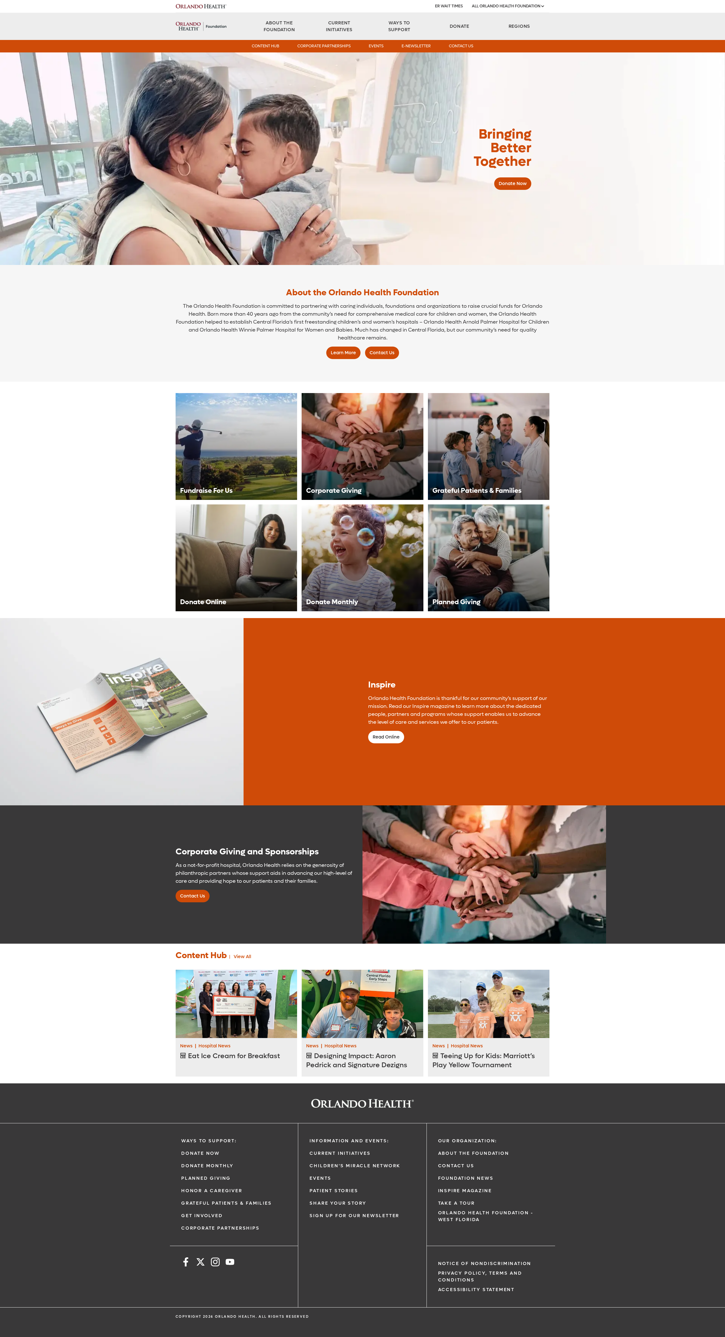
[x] (200, 1262)
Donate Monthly (207, 1166)
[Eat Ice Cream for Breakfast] (236, 1004)
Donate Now (200, 1153)
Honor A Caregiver (211, 1191)
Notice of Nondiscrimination (485, 1263)
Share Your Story (338, 1203)
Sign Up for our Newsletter (354, 1216)
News (186, 1046)
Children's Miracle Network (355, 1166)
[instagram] (215, 1262)
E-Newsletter (416, 46)
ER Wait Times (449, 6)
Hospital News (215, 1046)
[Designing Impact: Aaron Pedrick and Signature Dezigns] (362, 1004)
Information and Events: (349, 1141)
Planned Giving (206, 1178)
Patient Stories (334, 1191)
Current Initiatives (340, 1153)
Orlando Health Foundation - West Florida (486, 1216)
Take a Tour (456, 1203)
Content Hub (265, 46)
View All (242, 957)
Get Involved (202, 1216)
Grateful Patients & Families (226, 1203)
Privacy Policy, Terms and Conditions (480, 1276)
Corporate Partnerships (324, 46)
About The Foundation (473, 1153)
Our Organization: (467, 1141)
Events (376, 46)
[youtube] (229, 1262)
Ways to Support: (209, 1141)
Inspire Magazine (465, 1191)
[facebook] (185, 1262)
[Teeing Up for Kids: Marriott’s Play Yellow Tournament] (488, 1004)
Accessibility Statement (476, 1290)
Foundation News (466, 1178)
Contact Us (461, 46)
